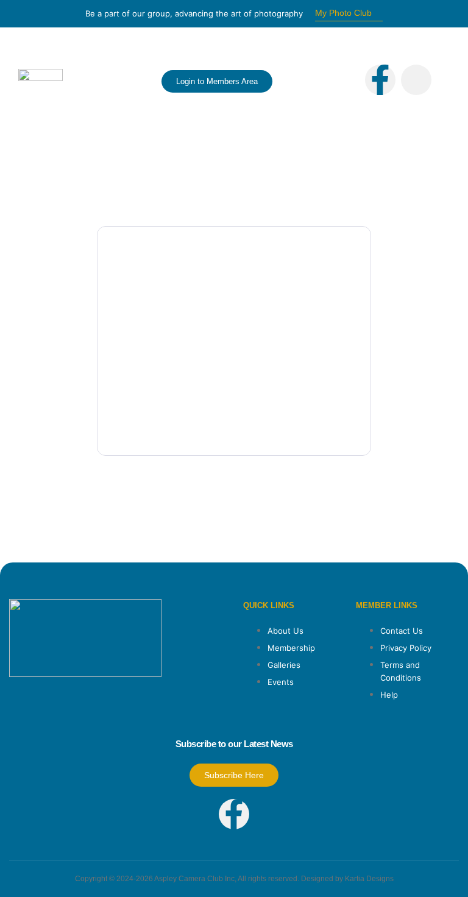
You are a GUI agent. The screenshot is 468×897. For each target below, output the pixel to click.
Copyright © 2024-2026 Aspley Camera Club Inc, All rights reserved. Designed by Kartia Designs (234, 878)
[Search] (323, 96)
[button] (86, 81)
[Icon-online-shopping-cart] (416, 80)
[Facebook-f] (380, 80)
